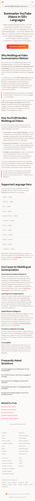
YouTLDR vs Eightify (7, 443)
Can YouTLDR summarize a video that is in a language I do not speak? (16, 375)
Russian (26, 484)
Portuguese (21, 482)
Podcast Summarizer (7, 412)
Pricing (3, 454)
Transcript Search (23, 451)
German (14, 482)
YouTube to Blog (6, 460)
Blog (3, 446)
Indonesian (5, 486)
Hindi (26, 482)
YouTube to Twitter (7, 466)
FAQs (3, 448)
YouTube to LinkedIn (7, 463)
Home (3, 435)
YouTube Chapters (7, 471)
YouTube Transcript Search (9, 415)
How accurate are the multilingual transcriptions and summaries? (14, 381)
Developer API (22, 454)
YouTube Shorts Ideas (8, 474)
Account (21, 466)
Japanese (4, 484)
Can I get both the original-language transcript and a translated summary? (14, 393)
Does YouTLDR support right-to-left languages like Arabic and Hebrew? (16, 387)
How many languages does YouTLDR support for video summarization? (15, 369)
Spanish (4, 482)
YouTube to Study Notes (8, 409)
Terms (20, 463)
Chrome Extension (24, 435)
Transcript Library (23, 448)
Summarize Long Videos (8, 407)
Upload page (17, 257)
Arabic (15, 484)
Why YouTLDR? (6, 441)
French (9, 482)
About (3, 438)
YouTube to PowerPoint (8, 468)
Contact (4, 451)
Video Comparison (24, 441)
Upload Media (22, 438)
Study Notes (22, 446)
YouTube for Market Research (22, 323)
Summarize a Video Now (17, 47)
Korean (10, 484)
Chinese (20, 484)
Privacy (21, 460)
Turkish (31, 484)
